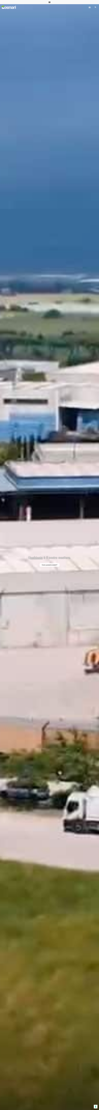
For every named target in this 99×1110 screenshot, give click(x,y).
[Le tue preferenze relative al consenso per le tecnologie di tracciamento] (95, 1106)
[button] (49, 2)
